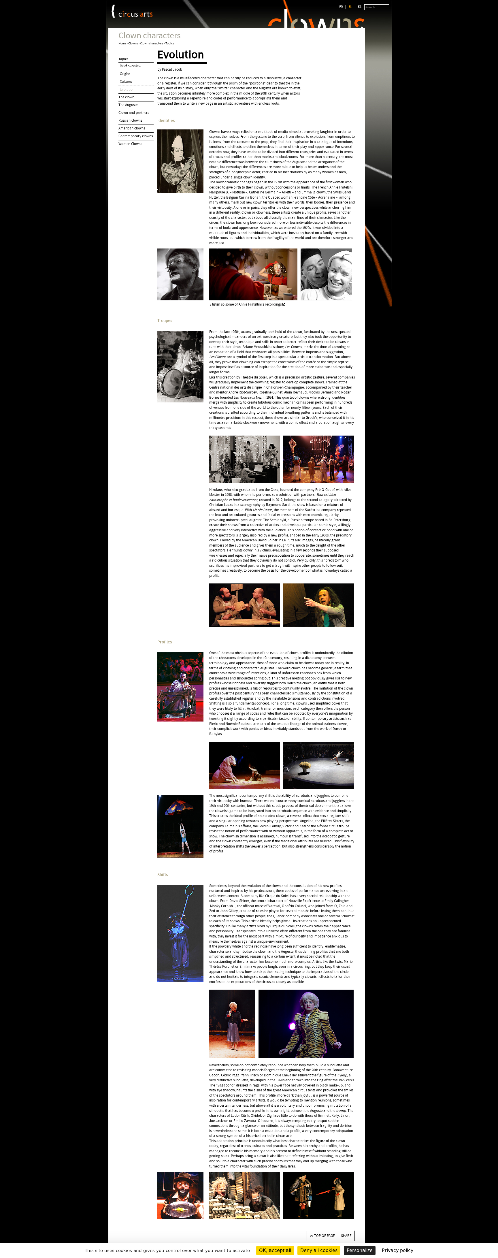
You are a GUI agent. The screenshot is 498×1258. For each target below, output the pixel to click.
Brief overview (130, 66)
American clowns (131, 128)
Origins (125, 73)
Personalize (360, 1250)
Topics (169, 44)
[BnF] (113, 11)
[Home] (135, 14)
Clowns (133, 44)
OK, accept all (275, 1250)
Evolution (127, 89)
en (350, 7)
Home (122, 44)
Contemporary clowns (135, 136)
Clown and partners (133, 112)
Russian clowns (130, 120)
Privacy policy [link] (397, 1250)
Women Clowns (130, 144)
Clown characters (151, 44)
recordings (273, 304)
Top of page (324, 1235)
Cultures (126, 81)
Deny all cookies (318, 1250)
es (359, 7)
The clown (126, 97)
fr (341, 7)
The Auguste (127, 105)
